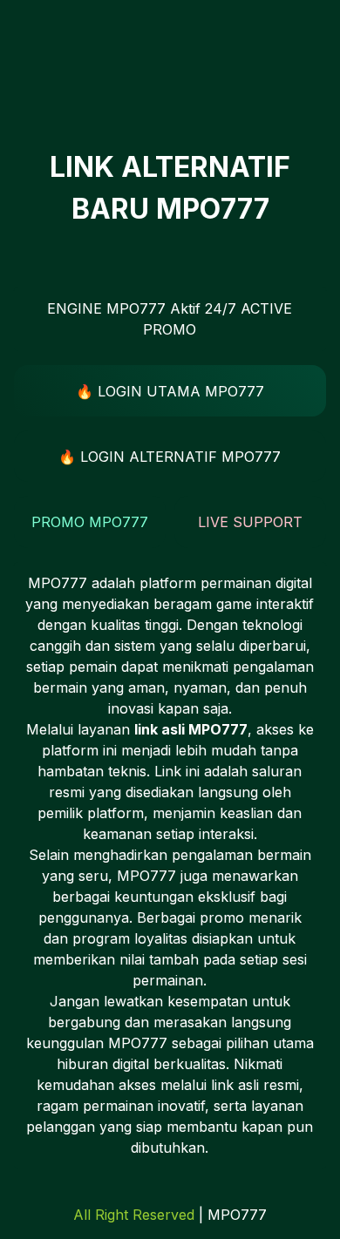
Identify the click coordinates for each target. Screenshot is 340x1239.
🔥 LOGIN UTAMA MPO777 (170, 391)
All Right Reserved (133, 1214)
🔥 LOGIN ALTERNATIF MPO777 (169, 456)
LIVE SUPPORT (250, 522)
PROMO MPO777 (89, 522)
